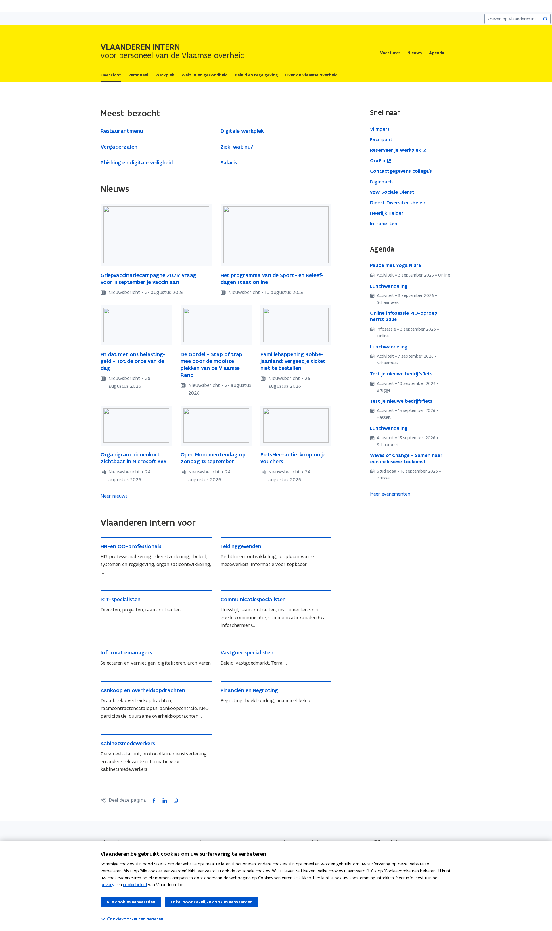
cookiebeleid (135, 884)
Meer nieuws (114, 496)
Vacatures (390, 53)
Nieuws (414, 53)
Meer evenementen (390, 494)
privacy (107, 884)
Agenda (436, 53)
